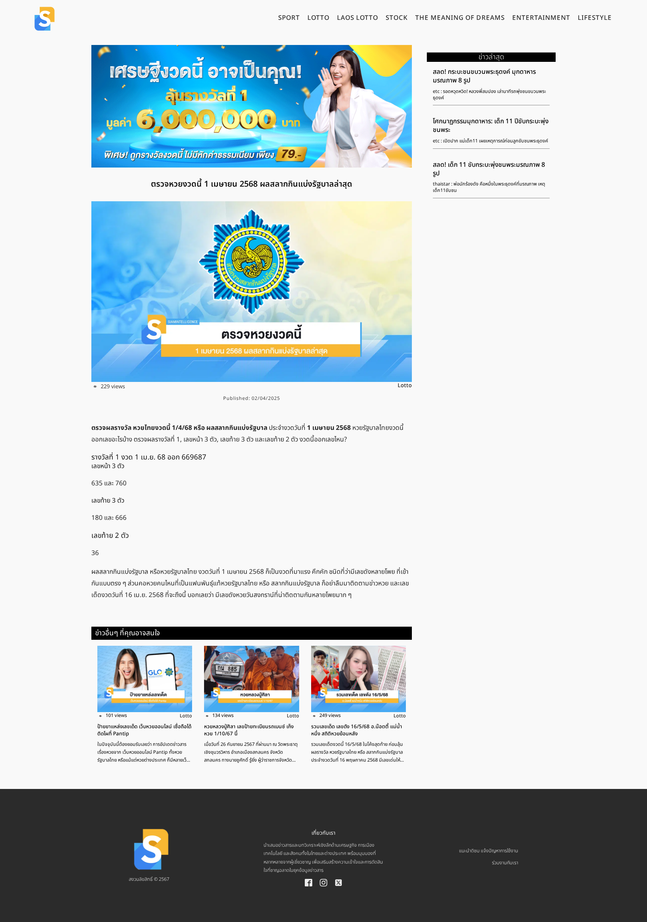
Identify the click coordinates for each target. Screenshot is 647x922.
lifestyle (595, 19)
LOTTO (318, 19)
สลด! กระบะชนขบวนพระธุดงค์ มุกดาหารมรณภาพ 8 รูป (484, 76)
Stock (397, 19)
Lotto (405, 385)
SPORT (289, 19)
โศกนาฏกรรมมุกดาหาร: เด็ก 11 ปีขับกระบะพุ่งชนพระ (491, 126)
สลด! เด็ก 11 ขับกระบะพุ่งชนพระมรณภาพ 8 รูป (489, 169)
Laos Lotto (357, 19)
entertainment (541, 19)
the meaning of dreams (460, 19)
